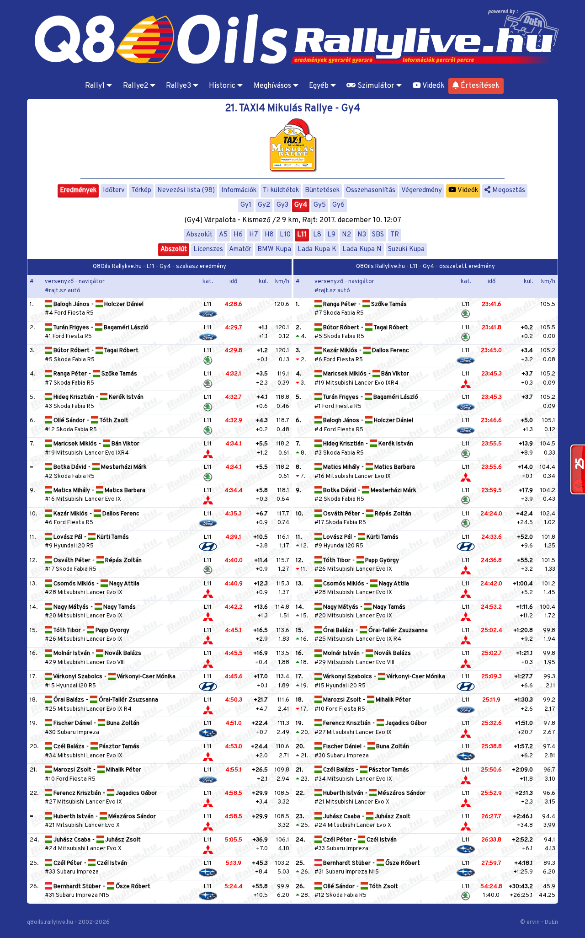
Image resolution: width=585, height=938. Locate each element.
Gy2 (264, 205)
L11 (302, 234)
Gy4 (300, 205)
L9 (331, 234)
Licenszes (208, 249)
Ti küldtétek (281, 190)
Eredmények (78, 190)
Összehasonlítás (370, 190)
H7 (253, 234)
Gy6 (338, 205)
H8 (269, 234)
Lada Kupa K (317, 249)
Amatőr (240, 249)
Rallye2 (135, 86)
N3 (361, 234)
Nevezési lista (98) (186, 190)
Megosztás (507, 190)
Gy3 (282, 205)
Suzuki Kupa (406, 249)
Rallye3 (178, 86)
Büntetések (322, 190)
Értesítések (479, 86)
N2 (346, 234)
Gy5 (320, 205)
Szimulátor (375, 86)
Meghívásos (272, 86)
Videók (433, 86)
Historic (222, 86)
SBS (378, 234)
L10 (285, 234)
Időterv (114, 190)
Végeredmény (421, 190)
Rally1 (95, 86)
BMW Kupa (274, 249)
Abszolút (199, 234)
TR (394, 234)
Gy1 (245, 205)
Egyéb (319, 86)
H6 (238, 234)
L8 (317, 234)
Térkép (141, 190)
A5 (223, 234)
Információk (238, 190)
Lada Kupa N (362, 249)
